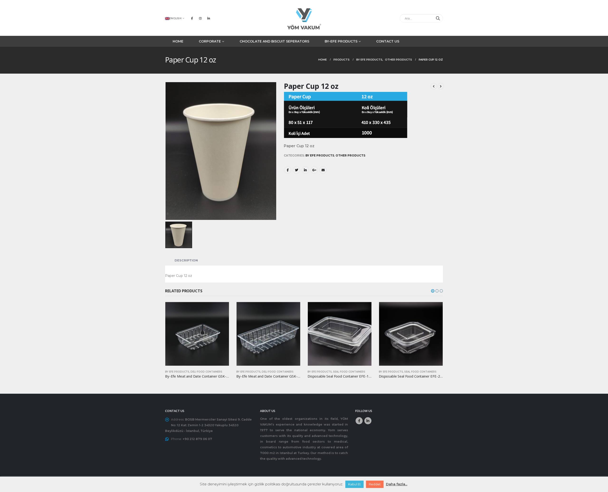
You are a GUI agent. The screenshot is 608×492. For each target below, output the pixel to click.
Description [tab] (186, 260)
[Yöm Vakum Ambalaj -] (304, 18)
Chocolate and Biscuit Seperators (274, 41)
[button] (433, 291)
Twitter (296, 170)
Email (323, 170)
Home (178, 41)
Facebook (287, 170)
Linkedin (367, 420)
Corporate (210, 41)
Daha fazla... (396, 484)
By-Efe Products (341, 41)
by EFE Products (319, 155)
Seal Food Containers (349, 371)
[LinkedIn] (208, 18)
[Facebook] (191, 18)
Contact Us (387, 41)
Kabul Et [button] (354, 484)
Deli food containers (206, 371)
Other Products (350, 155)
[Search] (438, 18)
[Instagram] (200, 18)
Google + (314, 170)
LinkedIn (305, 170)
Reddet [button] (375, 484)
